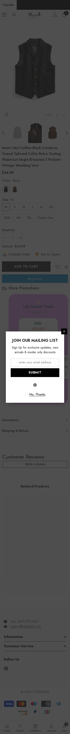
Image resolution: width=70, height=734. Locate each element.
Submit (35, 372)
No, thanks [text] (37, 394)
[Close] (64, 331)
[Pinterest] (35, 385)
